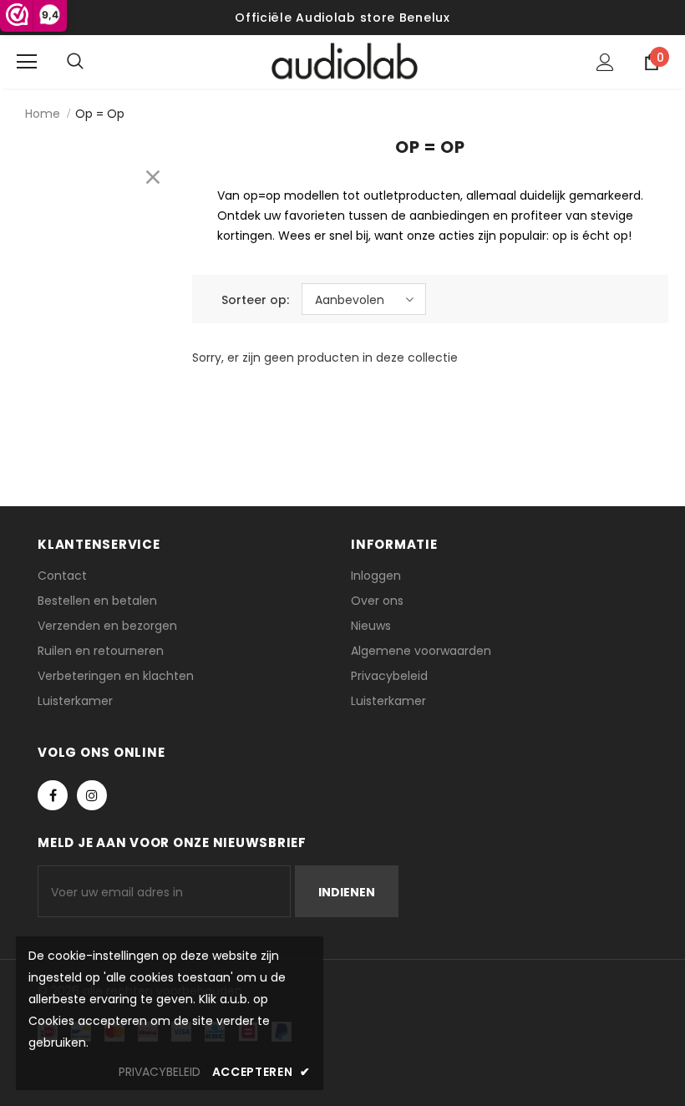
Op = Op (99, 113)
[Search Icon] (92, 61)
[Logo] (344, 61)
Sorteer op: (255, 300)
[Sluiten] (152, 177)
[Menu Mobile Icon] (27, 62)
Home (42, 113)
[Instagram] (92, 795)
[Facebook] (53, 795)
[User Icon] (605, 62)
